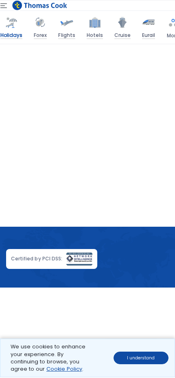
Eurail (148, 35)
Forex (40, 35)
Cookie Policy (64, 368)
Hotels (95, 35)
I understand (141, 358)
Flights (66, 35)
